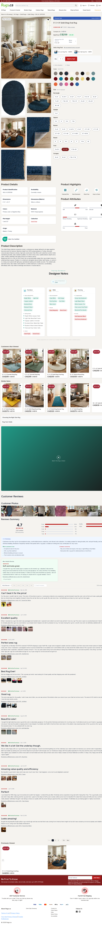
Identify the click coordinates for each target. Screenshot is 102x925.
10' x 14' (57, 105)
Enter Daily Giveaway (31, 908)
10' (88, 141)
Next (68, 840)
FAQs (52, 912)
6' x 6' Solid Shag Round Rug (33, 409)
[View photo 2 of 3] (9, 705)
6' (71, 141)
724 (64, 840)
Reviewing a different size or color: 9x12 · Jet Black (13, 676)
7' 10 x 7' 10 (73, 157)
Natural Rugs (51, 10)
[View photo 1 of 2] (3, 604)
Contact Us (54, 908)
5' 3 (67, 121)
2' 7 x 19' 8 (85, 133)
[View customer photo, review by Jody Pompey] (60, 511)
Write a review (71, 27)
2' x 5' (63, 129)
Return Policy (54, 914)
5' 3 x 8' (87, 96)
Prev (49, 840)
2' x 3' (56, 96)
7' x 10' (57, 101)
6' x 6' (64, 157)
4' (60, 141)
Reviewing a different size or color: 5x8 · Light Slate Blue (15, 728)
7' (76, 141)
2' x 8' (79, 129)
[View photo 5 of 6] (25, 629)
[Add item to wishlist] (20, 351)
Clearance (98, 10)
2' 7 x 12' (96, 129)
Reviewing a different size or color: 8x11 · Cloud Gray (14, 756)
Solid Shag (31, 14)
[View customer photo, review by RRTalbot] (71, 511)
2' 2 (56, 121)
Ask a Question (58, 65)
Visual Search (86, 10)
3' (61, 121)
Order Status (54, 910)
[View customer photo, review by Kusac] (17, 511)
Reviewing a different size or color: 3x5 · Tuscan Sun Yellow (16, 600)
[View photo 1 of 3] (3, 705)
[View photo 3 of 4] (14, 680)
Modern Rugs (28, 10)
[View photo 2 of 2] (9, 604)
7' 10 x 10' (65, 101)
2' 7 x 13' (57, 133)
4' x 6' (72, 96)
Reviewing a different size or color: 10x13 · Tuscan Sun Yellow (16, 825)
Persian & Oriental (15, 10)
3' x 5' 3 (64, 96)
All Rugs (3, 10)
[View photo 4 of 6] (19, 629)
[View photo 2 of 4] (9, 680)
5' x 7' (79, 96)
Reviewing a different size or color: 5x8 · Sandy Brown (16, 576)
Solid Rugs (23, 14)
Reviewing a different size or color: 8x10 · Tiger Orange (15, 801)
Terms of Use (5, 913)
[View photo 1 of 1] (3, 804)
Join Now (96, 877)
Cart (99, 5)
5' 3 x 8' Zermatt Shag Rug (9, 374)
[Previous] (2, 363)
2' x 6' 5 (71, 129)
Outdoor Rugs (40, 10)
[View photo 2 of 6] (9, 629)
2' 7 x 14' (66, 133)
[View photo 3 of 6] (14, 629)
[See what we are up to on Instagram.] (79, 912)
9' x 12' (83, 101)
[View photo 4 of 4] (19, 680)
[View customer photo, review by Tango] (28, 511)
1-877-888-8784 (6, 1)
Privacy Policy (15, 913)
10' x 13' (91, 101)
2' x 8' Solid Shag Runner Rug (55, 409)
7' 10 (73, 121)
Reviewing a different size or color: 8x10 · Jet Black (14, 701)
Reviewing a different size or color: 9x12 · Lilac (12, 625)
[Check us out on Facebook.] (77, 912)
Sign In (84, 5)
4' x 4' (56, 157)
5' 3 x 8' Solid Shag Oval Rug (55, 374)
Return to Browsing (6, 14)
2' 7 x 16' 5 (75, 133)
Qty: (56, 59)
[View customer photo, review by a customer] (6, 511)
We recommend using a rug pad (72, 47)
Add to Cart (71, 59)
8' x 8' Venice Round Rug (77, 374)
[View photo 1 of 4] (3, 680)
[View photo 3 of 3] (14, 705)
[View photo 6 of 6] (30, 629)
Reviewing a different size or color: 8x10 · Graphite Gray (15, 653)
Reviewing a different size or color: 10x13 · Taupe (13, 774)
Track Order (98, 1)
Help (92, 1)
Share (68, 65)
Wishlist (92, 5)
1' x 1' (56, 113)
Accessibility (54, 916)
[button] (48, 19)
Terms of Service (78, 883)
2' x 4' (56, 129)
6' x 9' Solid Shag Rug (8, 409)
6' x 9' (94, 96)
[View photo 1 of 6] (3, 629)
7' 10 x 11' (74, 101)
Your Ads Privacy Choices (9, 917)
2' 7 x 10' (87, 129)
